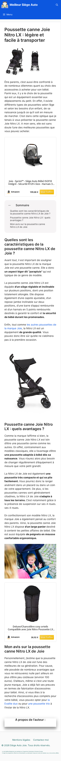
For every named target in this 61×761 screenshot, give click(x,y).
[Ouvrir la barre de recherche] (57, 5)
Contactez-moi (41, 739)
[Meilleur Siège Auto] (4, 5)
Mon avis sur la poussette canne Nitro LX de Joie (27, 225)
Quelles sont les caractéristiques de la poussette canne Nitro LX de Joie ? (30, 212)
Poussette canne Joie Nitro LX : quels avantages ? (30, 219)
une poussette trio (39, 703)
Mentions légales (21, 739)
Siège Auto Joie (18, 745)
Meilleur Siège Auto (24, 5)
